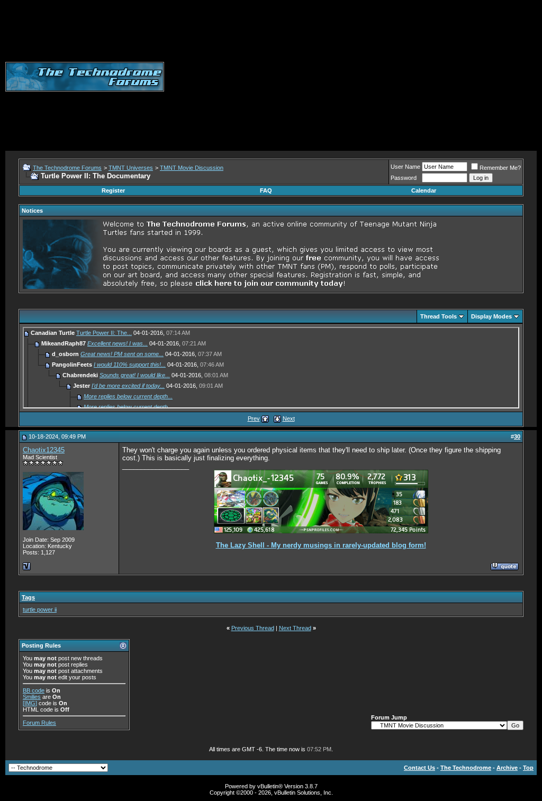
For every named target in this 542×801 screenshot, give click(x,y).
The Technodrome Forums (67, 168)
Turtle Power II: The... (104, 333)
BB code (33, 690)
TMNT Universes (131, 168)
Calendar (423, 190)
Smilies (32, 697)
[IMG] (30, 703)
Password (404, 178)
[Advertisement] (353, 77)
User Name (405, 166)
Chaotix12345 (44, 450)
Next (289, 418)
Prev (254, 418)
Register (113, 190)
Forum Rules (39, 723)
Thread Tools (438, 316)
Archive (507, 767)
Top (528, 767)
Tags (28, 597)
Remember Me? (500, 168)
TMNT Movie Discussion (191, 168)
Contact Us (419, 767)
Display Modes (491, 316)
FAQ (266, 190)
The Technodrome (465, 767)
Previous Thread (252, 628)
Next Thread (295, 628)
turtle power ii (40, 609)
